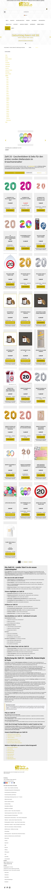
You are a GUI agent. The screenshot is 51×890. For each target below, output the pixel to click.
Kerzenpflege (7, 831)
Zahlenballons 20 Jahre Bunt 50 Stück (13, 147)
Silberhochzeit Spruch (8, 799)
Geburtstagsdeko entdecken (12, 747)
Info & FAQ (6, 856)
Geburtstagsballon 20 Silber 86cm (41, 389)
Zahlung (6, 849)
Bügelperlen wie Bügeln (9, 808)
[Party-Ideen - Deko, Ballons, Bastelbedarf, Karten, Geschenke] (25, 4)
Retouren (6, 847)
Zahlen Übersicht (10, 755)
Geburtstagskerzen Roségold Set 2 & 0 (25, 465)
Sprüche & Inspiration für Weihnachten (11, 815)
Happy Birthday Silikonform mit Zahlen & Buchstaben (41, 466)
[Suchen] (46, 9)
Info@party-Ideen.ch (9, 862)
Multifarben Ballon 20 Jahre (25, 503)
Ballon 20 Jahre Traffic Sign (10, 274)
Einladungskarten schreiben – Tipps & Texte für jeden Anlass (15, 822)
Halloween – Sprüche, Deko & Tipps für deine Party (13, 819)
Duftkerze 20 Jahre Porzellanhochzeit (41, 312)
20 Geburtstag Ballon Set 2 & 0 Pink (26, 198)
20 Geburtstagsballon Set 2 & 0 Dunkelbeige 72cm (10, 237)
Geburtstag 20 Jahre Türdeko (41, 351)
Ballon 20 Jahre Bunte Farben (41, 236)
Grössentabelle (7, 858)
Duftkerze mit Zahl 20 (25, 351)
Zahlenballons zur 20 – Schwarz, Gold (14, 735)
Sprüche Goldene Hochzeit (9, 801)
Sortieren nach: (29, 172)
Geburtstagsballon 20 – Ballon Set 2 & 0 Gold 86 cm (10, 428)
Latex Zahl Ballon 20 (10, 502)
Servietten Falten (7, 803)
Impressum (6, 842)
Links (5, 854)
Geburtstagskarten (10, 754)
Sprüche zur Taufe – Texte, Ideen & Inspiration (12, 810)
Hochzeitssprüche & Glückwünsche (10, 792)
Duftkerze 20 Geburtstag (10, 312)
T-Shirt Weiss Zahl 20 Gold (10, 543)
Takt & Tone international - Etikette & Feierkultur (13, 826)
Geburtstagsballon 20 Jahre (25, 389)
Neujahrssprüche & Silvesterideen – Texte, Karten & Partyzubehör (16, 817)
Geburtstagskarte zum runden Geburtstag (41, 428)
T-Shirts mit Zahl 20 (10, 737)
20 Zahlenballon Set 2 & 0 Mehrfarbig (25, 236)
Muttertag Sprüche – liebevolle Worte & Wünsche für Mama (15, 833)
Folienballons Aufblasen (9, 806)
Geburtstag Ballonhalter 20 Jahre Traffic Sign (10, 389)
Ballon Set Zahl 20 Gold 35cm (25, 274)
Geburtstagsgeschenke (11, 758)
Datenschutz (7, 838)
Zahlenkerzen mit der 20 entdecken (13, 734)
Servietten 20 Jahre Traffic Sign (41, 503)
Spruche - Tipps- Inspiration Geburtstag (11, 787)
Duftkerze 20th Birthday (10, 351)
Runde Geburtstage (10, 750)
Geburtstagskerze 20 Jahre (10, 465)
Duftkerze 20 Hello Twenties (25, 312)
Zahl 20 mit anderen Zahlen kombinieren (14, 742)
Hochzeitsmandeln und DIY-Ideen (10, 794)
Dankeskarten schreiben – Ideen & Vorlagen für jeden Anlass (15, 824)
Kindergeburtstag (10, 752)
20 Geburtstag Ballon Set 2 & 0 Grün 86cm (10, 199)
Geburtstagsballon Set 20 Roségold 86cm (25, 427)
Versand (6, 840)
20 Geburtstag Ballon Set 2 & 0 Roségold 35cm (41, 199)
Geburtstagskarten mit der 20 (12, 739)
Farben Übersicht (10, 757)
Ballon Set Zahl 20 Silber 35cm (40, 274)
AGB (5, 845)
